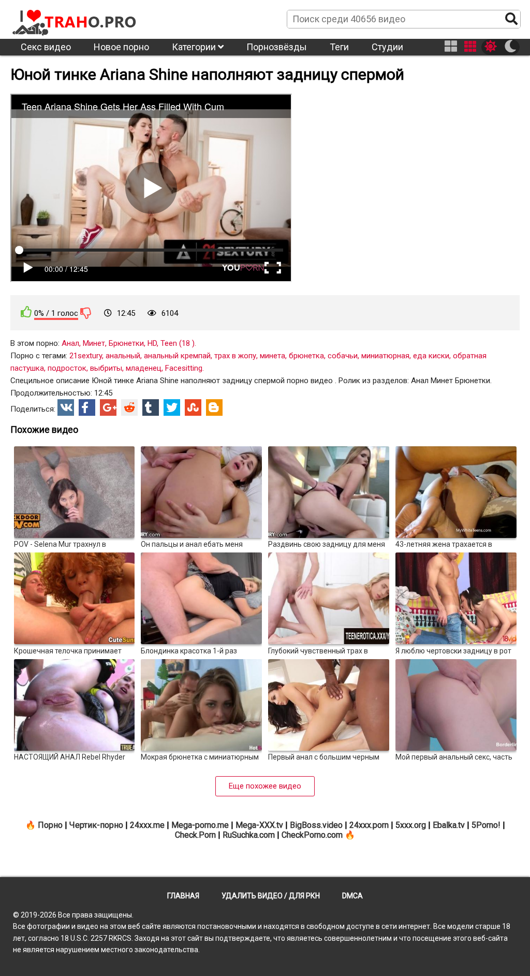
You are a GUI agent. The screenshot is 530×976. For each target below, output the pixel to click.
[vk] (65, 407)
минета (272, 355)
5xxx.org (410, 825)
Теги (339, 46)
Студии (387, 46)
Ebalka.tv (449, 825)
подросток (67, 368)
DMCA (352, 896)
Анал (70, 343)
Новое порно (121, 46)
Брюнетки (126, 343)
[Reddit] (129, 407)
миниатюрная (385, 355)
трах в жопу (235, 355)
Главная (183, 896)
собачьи (343, 355)
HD (152, 343)
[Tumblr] (150, 407)
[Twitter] (172, 407)
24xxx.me (147, 825)
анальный (123, 355)
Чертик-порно (96, 825)
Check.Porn (195, 835)
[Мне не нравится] (86, 312)
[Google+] (108, 407)
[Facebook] (87, 407)
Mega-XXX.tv (259, 825)
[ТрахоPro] (75, 18)
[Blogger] (214, 407)
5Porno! (486, 825)
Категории (195, 46)
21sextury (85, 355)
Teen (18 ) (177, 343)
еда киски (431, 355)
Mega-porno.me (200, 825)
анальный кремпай (177, 355)
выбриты (106, 368)
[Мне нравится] (26, 311)
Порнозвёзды (276, 46)
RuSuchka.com (249, 835)
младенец (143, 368)
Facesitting (183, 368)
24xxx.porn (369, 825)
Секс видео (46, 46)
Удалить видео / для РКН (271, 896)
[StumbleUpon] (193, 407)
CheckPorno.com (312, 835)
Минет (94, 343)
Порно (50, 825)
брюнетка (306, 355)
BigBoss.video (316, 825)
